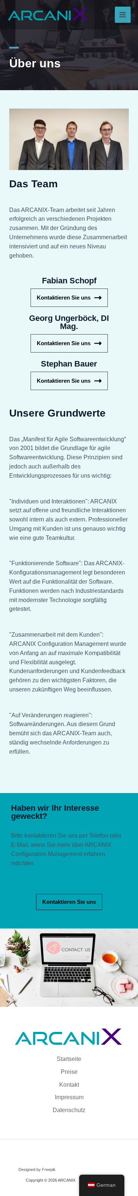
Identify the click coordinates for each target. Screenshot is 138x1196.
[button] (69, 902)
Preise (69, 1072)
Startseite (69, 1059)
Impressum (69, 1097)
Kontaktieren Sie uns (64, 298)
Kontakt (69, 1085)
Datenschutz (69, 1110)
